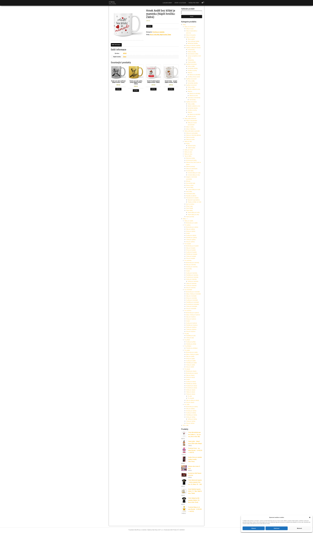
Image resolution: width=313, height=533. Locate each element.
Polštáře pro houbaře (191, 254)
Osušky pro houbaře (191, 252)
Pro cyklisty (187, 225)
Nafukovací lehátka (193, 43)
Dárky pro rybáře (188, 221)
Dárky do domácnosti (190, 26)
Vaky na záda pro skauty (192, 400)
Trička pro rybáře (190, 365)
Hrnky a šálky (191, 66)
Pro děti (190, 396)
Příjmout (253, 528)
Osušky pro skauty (191, 381)
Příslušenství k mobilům (192, 198)
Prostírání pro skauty (191, 388)
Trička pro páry (193, 3)
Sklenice (190, 72)
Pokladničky (191, 60)
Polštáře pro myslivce (191, 325)
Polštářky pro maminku (192, 275)
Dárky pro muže (188, 150)
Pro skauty (187, 369)
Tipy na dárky (187, 156)
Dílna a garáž (191, 39)
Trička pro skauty (190, 394)
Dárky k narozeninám (191, 120)
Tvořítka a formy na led (194, 77)
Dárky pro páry (188, 152)
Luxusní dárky (167, 3)
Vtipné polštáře (192, 62)
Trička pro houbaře (191, 256)
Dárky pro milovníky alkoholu (193, 135)
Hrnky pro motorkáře (191, 298)
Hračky (188, 143)
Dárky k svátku (190, 127)
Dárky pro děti (188, 141)
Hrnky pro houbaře (191, 250)
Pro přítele (187, 340)
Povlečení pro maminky (192, 277)
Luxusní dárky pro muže (194, 189)
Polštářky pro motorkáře (192, 302)
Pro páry (186, 333)
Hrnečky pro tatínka (191, 411)
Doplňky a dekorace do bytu (193, 47)
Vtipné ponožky (190, 216)
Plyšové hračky (192, 145)
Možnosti (299, 528)
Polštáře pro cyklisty (191, 237)
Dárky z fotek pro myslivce (193, 315)
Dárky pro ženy (188, 154)
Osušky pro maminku (191, 273)
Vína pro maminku (191, 287)
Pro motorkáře (188, 289)
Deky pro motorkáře (191, 296)
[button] (310, 517)
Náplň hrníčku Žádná (165, 34)
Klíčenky (188, 181)
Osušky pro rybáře (191, 360)
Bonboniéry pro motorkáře (193, 292)
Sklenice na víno (193, 95)
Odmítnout (276, 528)
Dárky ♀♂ (185, 218)
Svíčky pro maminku (191, 279)
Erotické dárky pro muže (194, 173)
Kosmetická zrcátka (193, 54)
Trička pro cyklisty (191, 239)
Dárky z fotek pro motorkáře (193, 294)
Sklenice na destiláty (194, 74)
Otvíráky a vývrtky (192, 70)
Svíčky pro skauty (190, 390)
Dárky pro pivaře (190, 137)
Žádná (124, 57)
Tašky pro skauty (190, 392)
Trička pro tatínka (190, 421)
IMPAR (125, 53)
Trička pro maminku (191, 285)
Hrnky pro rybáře (190, 358)
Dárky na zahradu (190, 37)
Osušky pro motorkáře (192, 300)
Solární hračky (191, 148)
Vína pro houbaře (190, 258)
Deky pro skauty (190, 375)
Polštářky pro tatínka (191, 415)
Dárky (184, 24)
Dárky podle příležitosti (190, 118)
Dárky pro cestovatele (192, 133)
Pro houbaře (187, 244)
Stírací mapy (189, 206)
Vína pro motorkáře (191, 308)
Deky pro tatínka (190, 408)
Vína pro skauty (190, 402)
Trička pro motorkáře (191, 306)
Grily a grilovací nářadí (193, 41)
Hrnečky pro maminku (158, 32)
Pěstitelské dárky (190, 193)
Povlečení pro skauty (191, 386)
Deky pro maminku (191, 264)
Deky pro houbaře (190, 248)
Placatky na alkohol (191, 196)
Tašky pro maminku (191, 283)
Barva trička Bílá (154, 34)
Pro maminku (187, 260)
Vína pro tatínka (190, 423)
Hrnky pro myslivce (191, 319)
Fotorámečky (191, 49)
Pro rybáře (187, 350)
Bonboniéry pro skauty (192, 373)
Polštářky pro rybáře (191, 363)
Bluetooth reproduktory (194, 200)
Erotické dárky (190, 171)
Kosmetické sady (190, 183)
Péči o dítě (185, 425)
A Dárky (112, 2)
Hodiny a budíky (192, 52)
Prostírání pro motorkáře (192, 304)
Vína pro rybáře (190, 367)
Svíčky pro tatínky (190, 417)
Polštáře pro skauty (191, 383)
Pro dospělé (191, 398)
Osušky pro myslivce (191, 323)
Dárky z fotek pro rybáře (192, 354)
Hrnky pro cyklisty (190, 231)
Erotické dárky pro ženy (194, 175)
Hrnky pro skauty (190, 377)
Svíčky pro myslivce (191, 327)
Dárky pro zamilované (191, 168)
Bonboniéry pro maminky (192, 262)
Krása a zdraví (190, 185)
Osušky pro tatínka (191, 413)
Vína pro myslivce (190, 331)
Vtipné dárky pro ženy (193, 214)
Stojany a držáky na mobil (194, 202)
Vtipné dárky (189, 210)
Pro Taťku (187, 404)
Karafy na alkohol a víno (194, 89)
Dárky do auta (189, 29)
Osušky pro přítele (191, 342)
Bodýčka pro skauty (191, 371)
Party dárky (189, 191)
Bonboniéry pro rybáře (192, 223)
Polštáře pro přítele (191, 344)
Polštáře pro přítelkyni (191, 348)
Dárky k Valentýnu (190, 129)
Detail (149, 26)
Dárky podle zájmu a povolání (192, 131)
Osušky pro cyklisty (191, 235)
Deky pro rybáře (190, 356)
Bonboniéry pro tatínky (192, 406)
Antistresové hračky (191, 160)
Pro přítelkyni (187, 346)
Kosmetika (189, 269)
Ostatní (188, 233)
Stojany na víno (192, 116)
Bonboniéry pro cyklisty (192, 227)
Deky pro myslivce (191, 317)
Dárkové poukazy (190, 166)
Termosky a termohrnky (194, 97)
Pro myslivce (187, 310)
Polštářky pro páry (191, 335)
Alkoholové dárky (190, 158)
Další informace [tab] (116, 45)
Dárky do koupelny (191, 35)
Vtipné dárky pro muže (194, 212)
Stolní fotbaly (189, 208)
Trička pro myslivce (191, 329)
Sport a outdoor (180, 3)
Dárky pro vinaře (190, 139)
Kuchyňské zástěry (193, 68)
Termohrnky (192, 99)
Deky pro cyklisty (190, 229)
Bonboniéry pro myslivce (192, 312)
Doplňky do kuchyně (191, 64)
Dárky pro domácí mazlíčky (193, 45)
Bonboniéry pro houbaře (192, 246)
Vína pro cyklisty (190, 241)
